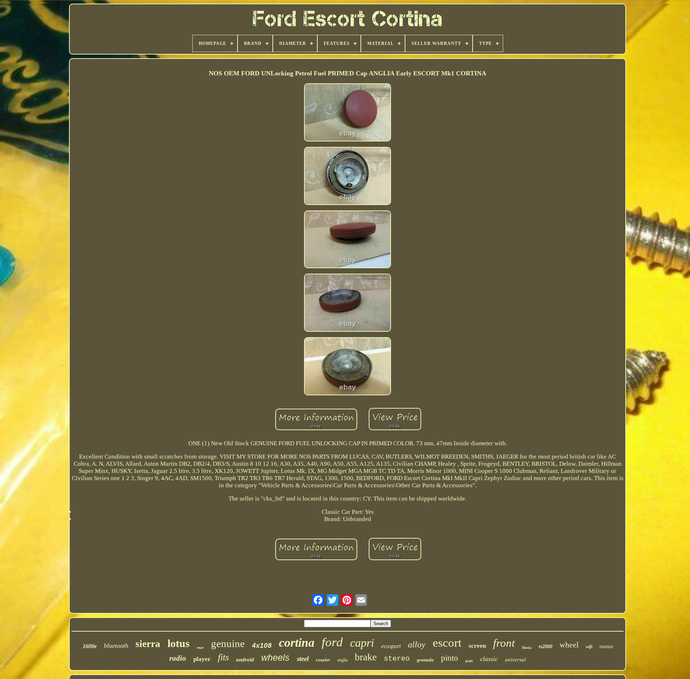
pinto (449, 658)
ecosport (391, 646)
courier (323, 659)
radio (177, 658)
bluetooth (116, 645)
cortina (296, 642)
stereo (397, 659)
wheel (569, 644)
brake (366, 656)
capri (362, 642)
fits (223, 657)
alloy (417, 644)
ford (332, 642)
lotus (178, 643)
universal (515, 659)
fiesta (527, 647)
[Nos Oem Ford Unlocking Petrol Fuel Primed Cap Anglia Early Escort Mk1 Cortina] (347, 113)
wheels (275, 657)
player (202, 659)
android (245, 659)
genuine (228, 643)
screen (477, 645)
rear (200, 647)
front (504, 643)
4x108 (262, 645)
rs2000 (545, 646)
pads (469, 661)
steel (303, 658)
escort (447, 642)
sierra (147, 643)
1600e (90, 646)
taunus (606, 646)
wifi (589, 646)
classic (489, 658)
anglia (342, 659)
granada (425, 659)
